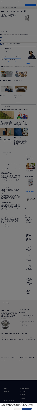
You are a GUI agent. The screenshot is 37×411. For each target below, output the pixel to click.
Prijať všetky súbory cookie (27, 408)
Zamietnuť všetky (18, 408)
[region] (18, 407)
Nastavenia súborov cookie (9, 408)
